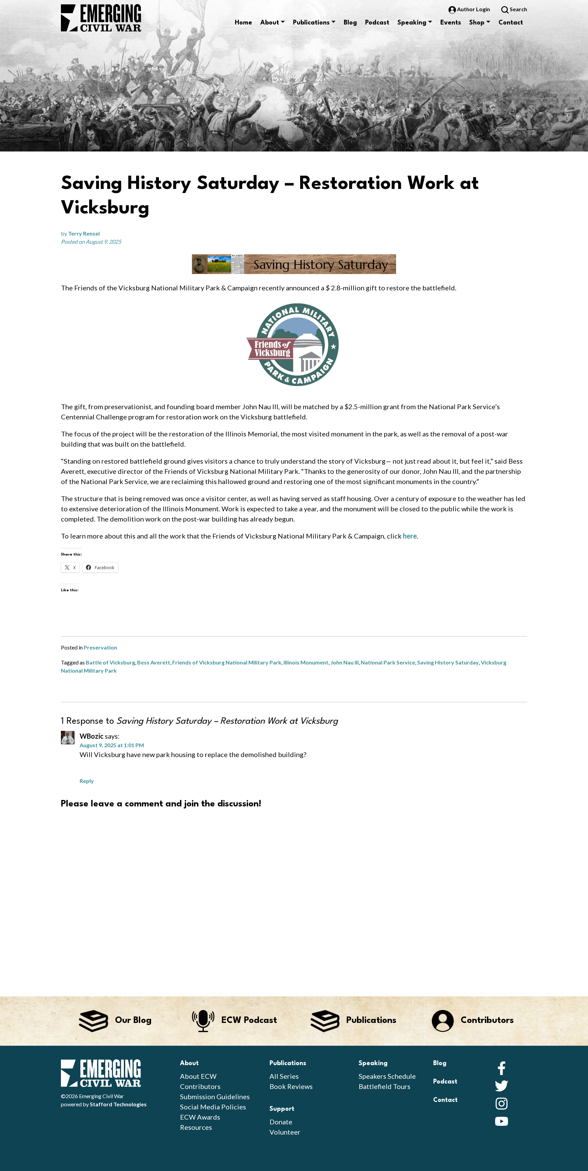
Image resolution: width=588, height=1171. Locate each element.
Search (518, 9)
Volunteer (285, 1132)
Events (450, 23)
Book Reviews (291, 1086)
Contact (511, 23)
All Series (284, 1076)
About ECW (198, 1076)
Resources (196, 1127)
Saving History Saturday (448, 662)
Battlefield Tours (384, 1086)
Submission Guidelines (215, 1096)
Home (243, 23)
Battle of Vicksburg (110, 662)
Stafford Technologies (118, 1104)
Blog (350, 23)
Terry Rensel (84, 233)
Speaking (411, 23)
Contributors (200, 1086)
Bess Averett (153, 662)
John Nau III (344, 662)
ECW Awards (200, 1117)
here (410, 536)
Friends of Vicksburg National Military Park (226, 662)
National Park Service (388, 662)
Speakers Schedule (387, 1076)
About (269, 23)
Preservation (100, 647)
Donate (281, 1122)
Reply (87, 780)
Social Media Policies (213, 1107)
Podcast (377, 23)
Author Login (473, 9)
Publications (311, 23)
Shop (477, 23)
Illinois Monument (305, 662)
